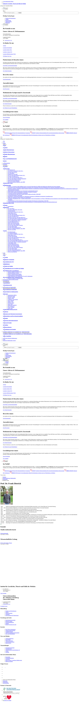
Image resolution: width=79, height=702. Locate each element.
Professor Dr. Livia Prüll (12, 174)
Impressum (5, 680)
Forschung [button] (5, 164)
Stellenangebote (8, 21)
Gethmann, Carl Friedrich (13, 299)
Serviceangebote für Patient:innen (12, 615)
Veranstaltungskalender (9, 647)
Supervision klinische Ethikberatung (10, 338)
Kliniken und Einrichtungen (10, 611)
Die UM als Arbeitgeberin (10, 629)
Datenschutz (5, 681)
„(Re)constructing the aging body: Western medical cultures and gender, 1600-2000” (24, 194)
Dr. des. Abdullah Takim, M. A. (14, 220)
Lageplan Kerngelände (7, 47)
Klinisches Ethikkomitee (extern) (9, 340)
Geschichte (7, 659)
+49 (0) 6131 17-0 (8, 40)
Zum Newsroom (6, 88)
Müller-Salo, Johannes (12, 305)
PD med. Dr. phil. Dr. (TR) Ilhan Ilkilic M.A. (16, 217)
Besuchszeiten (8, 20)
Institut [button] (4, 143)
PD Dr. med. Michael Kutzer (13, 223)
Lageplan (7, 652)
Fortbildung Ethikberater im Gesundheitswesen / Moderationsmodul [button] (16, 331)
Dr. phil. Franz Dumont (12, 172)
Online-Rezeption (8, 613)
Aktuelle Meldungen (9, 638)
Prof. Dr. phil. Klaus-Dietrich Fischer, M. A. (16, 175)
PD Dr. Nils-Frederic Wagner (6, 542)
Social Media (8, 639)
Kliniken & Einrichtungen (10, 18)
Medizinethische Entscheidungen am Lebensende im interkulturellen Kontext (23, 190)
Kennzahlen (7, 657)
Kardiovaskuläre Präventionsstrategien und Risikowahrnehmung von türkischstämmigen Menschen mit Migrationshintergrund (32, 201)
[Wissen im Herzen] (7, 699)
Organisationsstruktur (9, 658)
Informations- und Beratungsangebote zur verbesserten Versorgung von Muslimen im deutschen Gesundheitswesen (30, 196)
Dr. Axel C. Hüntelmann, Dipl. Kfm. (15, 209)
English (6, 362)
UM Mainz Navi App (7, 56)
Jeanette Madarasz (11, 210)
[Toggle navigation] (13, 139)
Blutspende (7, 22)
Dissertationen (10, 206)
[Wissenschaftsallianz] (11, 694)
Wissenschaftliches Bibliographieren (15, 275)
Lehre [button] (4, 252)
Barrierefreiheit (6, 683)
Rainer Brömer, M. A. (12, 213)
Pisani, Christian (11, 307)
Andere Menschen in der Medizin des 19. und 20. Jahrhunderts (20, 276)
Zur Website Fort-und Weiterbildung (10, 107)
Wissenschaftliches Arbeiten (13, 272)
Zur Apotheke (5, 119)
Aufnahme (7, 614)
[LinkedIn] (4, 669)
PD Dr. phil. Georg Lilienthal (13, 180)
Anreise (4, 45)
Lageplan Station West (7, 49)
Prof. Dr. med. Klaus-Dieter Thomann (15, 225)
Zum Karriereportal (6, 79)
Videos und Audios (9, 640)
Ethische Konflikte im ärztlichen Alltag (15, 278)
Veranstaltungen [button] (6, 280)
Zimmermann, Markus (12, 295)
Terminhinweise (8, 648)
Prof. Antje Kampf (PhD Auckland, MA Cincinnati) (18, 240)
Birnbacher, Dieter (11, 296)
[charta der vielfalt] (7, 700)
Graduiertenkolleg (6, 163)
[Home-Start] (4, 142)
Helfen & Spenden (9, 661)
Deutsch (7, 361)
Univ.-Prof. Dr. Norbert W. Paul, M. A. (15, 170)
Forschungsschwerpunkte (10, 620)
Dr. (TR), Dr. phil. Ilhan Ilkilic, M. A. (15, 177)
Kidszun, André (11, 302)
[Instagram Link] (4, 673)
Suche (4, 11)
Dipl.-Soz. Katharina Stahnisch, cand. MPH (16, 182)
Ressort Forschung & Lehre (10, 624)
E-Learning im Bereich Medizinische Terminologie (18, 193)
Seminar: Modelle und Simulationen (15, 271)
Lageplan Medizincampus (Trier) (9, 54)
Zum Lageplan (3, 593)
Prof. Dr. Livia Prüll (12, 229)
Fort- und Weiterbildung (10, 633)
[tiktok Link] (4, 677)
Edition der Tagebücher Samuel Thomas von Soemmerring (19, 197)
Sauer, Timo (10, 308)
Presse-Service (8, 643)
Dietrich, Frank (11, 298)
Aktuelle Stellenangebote (10, 630)
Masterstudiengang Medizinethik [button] (9, 287)
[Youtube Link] (4, 671)
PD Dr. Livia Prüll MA (12, 251)
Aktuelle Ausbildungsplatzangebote (12, 632)
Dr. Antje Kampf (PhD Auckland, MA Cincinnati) (17, 218)
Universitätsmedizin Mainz (8, 1)
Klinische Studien (8, 621)
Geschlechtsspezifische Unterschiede (15, 195)
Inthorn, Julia (10, 301)
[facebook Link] (4, 675)
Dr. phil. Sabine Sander (12, 226)
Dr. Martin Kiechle (11, 231)
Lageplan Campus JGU (7, 51)
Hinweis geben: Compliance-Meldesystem (13, 660)
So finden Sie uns (3, 606)
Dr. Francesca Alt (11, 169)
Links (4, 339)
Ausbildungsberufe (9, 631)
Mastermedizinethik (4, 533)
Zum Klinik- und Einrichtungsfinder (10, 65)
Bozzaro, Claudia (11, 297)
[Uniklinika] (11, 690)
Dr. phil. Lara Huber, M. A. (13, 176)
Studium (7, 623)
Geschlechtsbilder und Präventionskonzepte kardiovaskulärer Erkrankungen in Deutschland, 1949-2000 (28, 200)
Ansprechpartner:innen (9, 641)
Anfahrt (6, 19)
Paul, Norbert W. (11, 306)
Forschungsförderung (9, 622)
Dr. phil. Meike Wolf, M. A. (13, 221)
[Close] (6, 144)
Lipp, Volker (10, 303)
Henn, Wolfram (11, 300)
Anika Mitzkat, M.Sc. (12, 243)
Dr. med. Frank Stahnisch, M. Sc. (14, 179)
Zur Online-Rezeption (7, 70)
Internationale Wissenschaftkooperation (10, 279)
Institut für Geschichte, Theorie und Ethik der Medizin (14, 3)
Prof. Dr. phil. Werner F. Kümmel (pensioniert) (17, 178)
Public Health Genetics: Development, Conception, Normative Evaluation (22, 192)
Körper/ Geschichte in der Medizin (14, 274)
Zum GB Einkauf (6, 117)
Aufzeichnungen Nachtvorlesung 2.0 (12, 650)
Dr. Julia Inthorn (11, 173)
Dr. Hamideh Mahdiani (12, 233)
